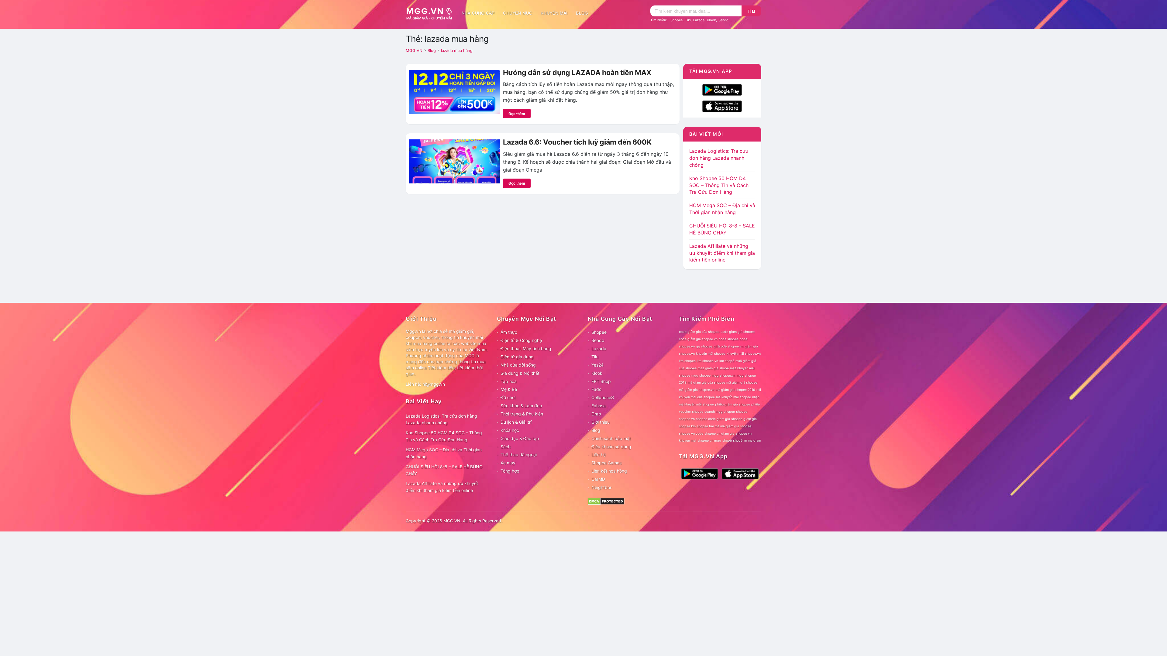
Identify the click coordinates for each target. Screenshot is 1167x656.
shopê (727, 440)
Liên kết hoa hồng (609, 470)
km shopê (726, 361)
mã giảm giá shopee (741, 382)
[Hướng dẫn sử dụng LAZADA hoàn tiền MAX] (454, 91)
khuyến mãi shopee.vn (744, 354)
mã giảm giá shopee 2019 (735, 390)
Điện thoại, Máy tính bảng (526, 348)
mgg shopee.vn (723, 376)
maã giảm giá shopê (713, 368)
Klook (711, 20)
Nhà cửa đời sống (518, 364)
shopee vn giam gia (719, 434)
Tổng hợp (510, 470)
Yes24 (597, 364)
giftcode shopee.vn (728, 346)
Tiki (688, 20)
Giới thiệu (600, 422)
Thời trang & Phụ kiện (522, 413)
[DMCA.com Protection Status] (606, 500)
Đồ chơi (508, 397)
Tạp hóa (509, 381)
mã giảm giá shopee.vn (696, 390)
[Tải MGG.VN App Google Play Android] (722, 89)
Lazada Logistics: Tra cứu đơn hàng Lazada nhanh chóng (718, 158)
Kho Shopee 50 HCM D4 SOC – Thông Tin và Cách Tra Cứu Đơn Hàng (719, 185)
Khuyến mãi (554, 13)
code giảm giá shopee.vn (698, 339)
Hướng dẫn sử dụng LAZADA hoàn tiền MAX (577, 72)
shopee (741, 412)
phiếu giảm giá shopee (732, 404)
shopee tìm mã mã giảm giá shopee (724, 426)
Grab (596, 413)
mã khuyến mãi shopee (733, 397)
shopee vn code (691, 434)
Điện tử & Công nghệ (521, 340)
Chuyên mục (517, 13)
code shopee (728, 339)
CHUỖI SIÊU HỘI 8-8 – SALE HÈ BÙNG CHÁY (444, 470)
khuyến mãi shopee (710, 354)
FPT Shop (601, 381)
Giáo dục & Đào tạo (520, 438)
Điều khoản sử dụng (611, 446)
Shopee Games (606, 462)
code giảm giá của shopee (699, 332)
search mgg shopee (719, 412)
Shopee (676, 20)
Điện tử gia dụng (517, 356)
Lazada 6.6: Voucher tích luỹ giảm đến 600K (577, 142)
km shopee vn (707, 361)
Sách (506, 446)
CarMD (598, 479)
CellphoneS (602, 397)
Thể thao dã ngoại (519, 454)
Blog (582, 13)
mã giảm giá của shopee (706, 382)
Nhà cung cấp (478, 13)
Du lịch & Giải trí (516, 422)
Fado (596, 389)
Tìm (752, 11)
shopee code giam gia (713, 419)
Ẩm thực (509, 332)
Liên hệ (598, 454)
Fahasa (598, 405)
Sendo (723, 20)
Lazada (698, 20)
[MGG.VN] (431, 13)
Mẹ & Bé (509, 389)
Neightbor (601, 487)
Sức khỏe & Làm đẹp (521, 405)
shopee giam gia (744, 419)
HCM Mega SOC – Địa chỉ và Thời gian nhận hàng (444, 453)
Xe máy (508, 462)
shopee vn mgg (709, 440)
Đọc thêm (516, 113)
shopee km (687, 426)
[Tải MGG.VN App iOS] (722, 106)
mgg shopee (701, 376)
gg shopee (704, 346)
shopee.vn (687, 419)
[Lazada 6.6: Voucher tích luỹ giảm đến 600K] (454, 161)
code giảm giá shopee (738, 332)
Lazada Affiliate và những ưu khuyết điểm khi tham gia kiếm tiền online (722, 253)
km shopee (687, 361)
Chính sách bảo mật (611, 438)
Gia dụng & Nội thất (520, 373)
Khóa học (510, 430)
